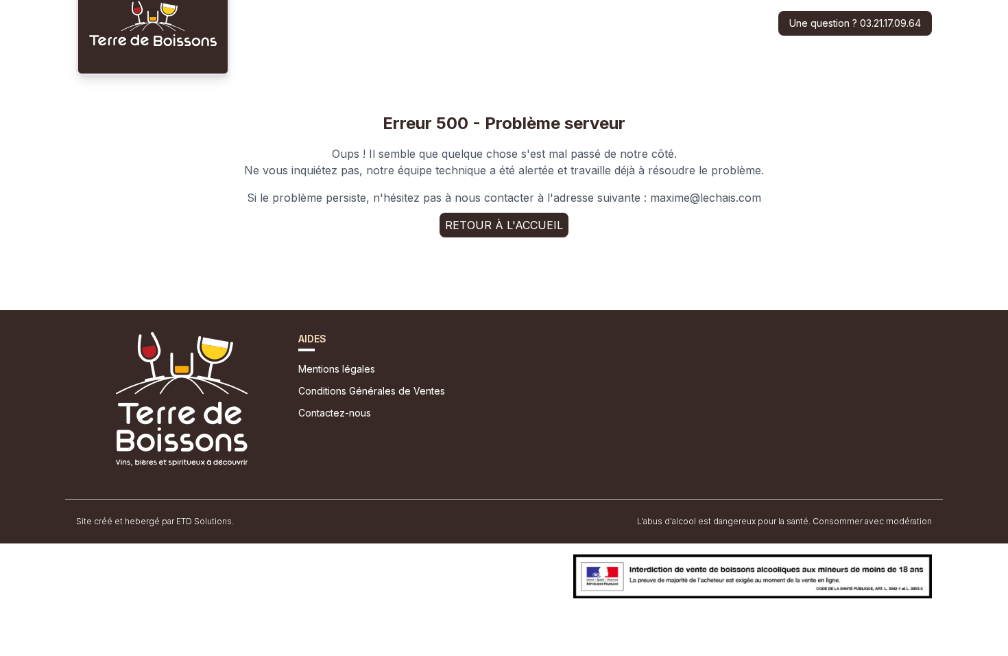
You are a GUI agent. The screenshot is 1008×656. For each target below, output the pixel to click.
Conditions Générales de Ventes (371, 391)
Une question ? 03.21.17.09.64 (855, 23)
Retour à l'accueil (504, 225)
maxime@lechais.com (705, 197)
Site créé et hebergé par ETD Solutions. (155, 521)
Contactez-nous (334, 413)
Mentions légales (336, 369)
